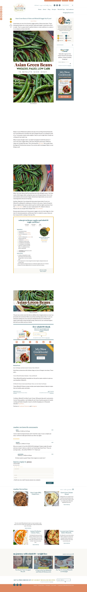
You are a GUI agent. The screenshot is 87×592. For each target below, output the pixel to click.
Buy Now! (41, 358)
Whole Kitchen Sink (19, 8)
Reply (52, 429)
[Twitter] (1, 14)
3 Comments (10, 26)
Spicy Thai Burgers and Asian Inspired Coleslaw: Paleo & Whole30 (26, 367)
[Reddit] (1, 16)
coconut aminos (19, 206)
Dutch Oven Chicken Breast (67, 493)
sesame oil (29, 236)
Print (48, 230)
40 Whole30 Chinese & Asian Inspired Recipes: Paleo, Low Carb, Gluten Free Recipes (29, 383)
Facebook (21, 406)
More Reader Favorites (66, 489)
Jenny (29, 462)
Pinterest (26, 406)
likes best (41, 143)
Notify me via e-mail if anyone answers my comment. (27, 480)
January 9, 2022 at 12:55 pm (23, 431)
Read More (64, 32)
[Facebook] (1, 7)
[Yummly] (1, 12)
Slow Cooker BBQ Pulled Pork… (35, 493)
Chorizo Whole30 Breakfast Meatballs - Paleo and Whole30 (25, 375)
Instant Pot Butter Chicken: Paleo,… (35, 532)
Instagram (34, 406)
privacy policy (48, 337)
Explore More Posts (68, 554)
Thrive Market (39, 208)
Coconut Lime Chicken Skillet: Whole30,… (66, 532)
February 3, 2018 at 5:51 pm (23, 443)
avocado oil (26, 239)
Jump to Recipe (33, 21)
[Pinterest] (1, 9)
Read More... (21, 403)
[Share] (1, 19)
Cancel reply (16, 463)
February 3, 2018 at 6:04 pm (25, 455)
